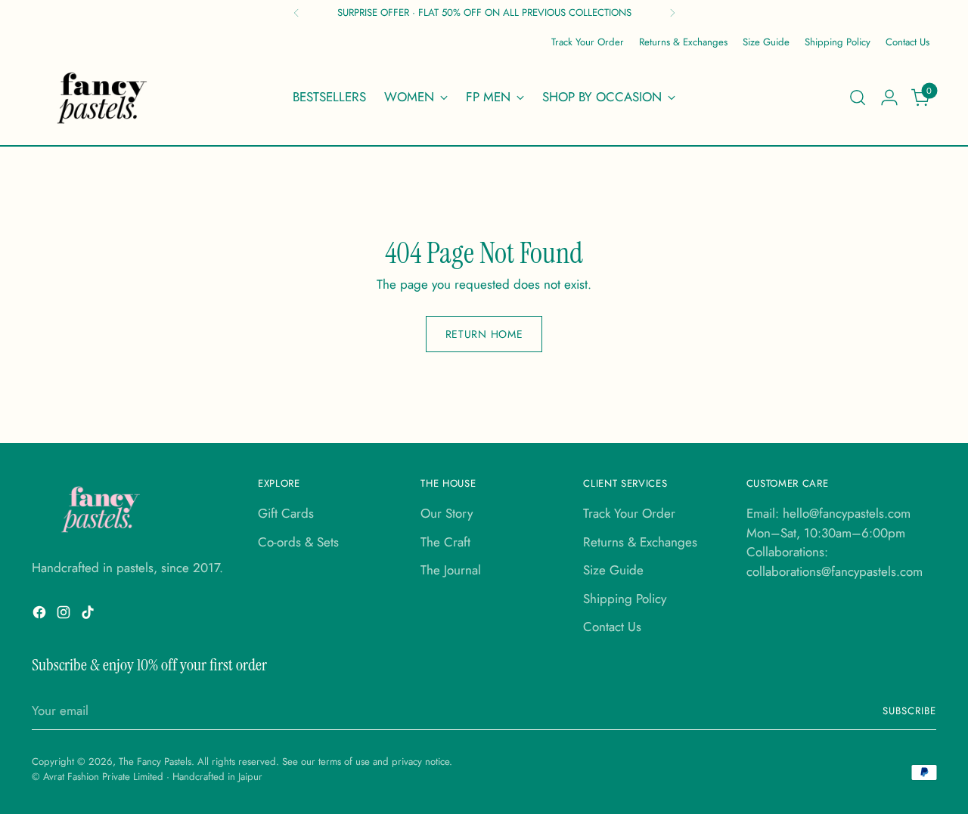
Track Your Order (629, 513)
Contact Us (612, 626)
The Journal (450, 570)
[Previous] (296, 13)
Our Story (446, 513)
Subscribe (909, 711)
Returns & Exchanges (640, 542)
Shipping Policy (624, 599)
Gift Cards (286, 513)
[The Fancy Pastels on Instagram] (65, 615)
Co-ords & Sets (298, 542)
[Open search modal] (857, 97)
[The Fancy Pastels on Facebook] (41, 615)
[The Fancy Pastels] (103, 97)
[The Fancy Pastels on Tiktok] (89, 615)
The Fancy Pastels (155, 761)
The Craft (445, 542)
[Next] (672, 13)
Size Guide (613, 570)
